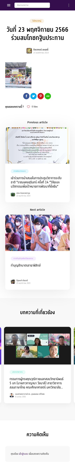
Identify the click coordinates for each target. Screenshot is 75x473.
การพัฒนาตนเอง (20, 171)
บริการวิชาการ (17, 372)
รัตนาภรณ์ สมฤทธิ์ (40, 49)
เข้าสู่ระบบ (23, 454)
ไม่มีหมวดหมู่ (36, 20)
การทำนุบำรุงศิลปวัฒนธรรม (23, 258)
